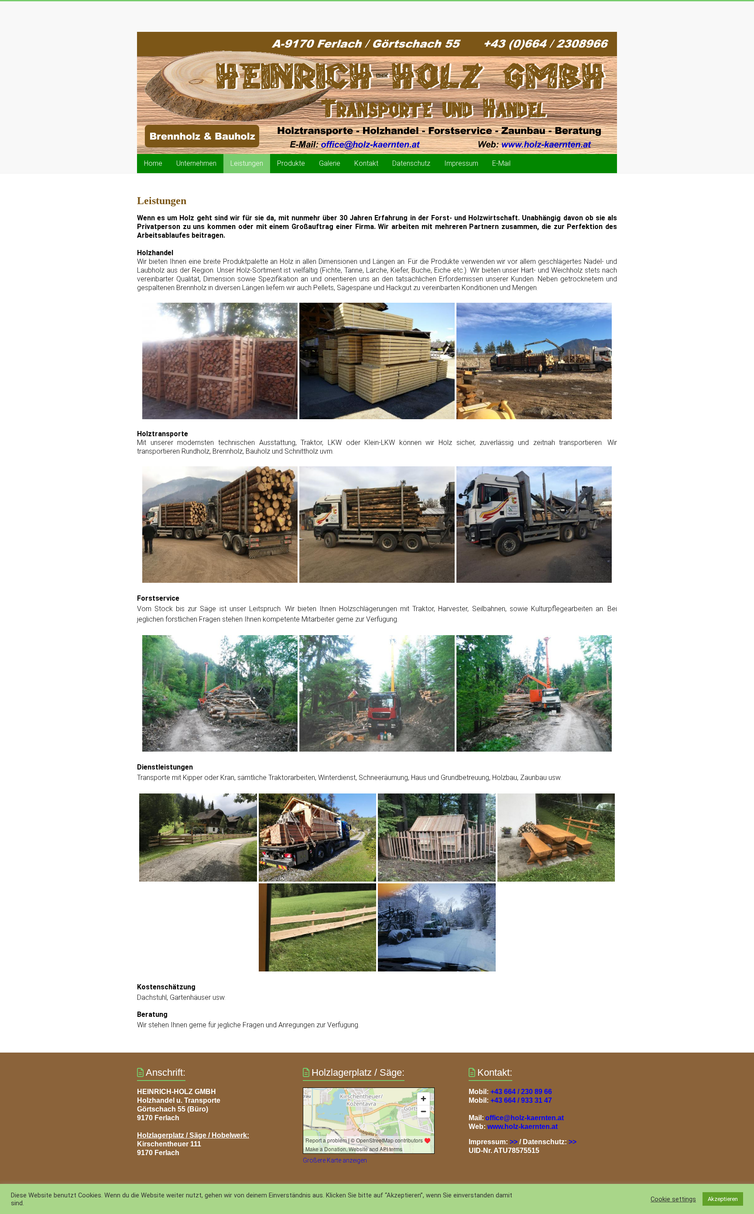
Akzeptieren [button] (723, 1199)
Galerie (329, 163)
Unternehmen (196, 163)
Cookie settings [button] (673, 1199)
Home (153, 163)
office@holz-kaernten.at (524, 1118)
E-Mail (501, 163)
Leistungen (246, 163)
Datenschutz (411, 163)
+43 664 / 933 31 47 (521, 1100)
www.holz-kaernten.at (522, 1126)
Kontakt (366, 163)
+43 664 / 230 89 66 (521, 1091)
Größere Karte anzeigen (335, 1160)
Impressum (461, 163)
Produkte (291, 163)
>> (514, 1142)
